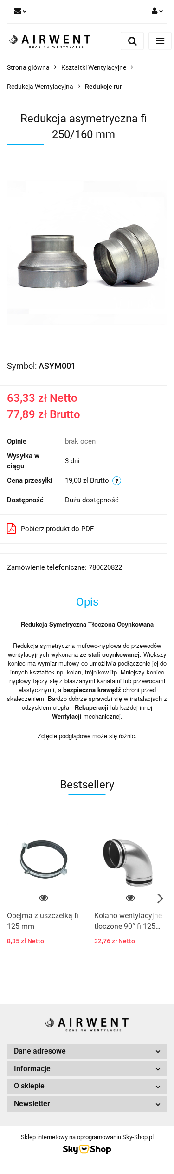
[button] (87, 1051)
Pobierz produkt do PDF (57, 529)
